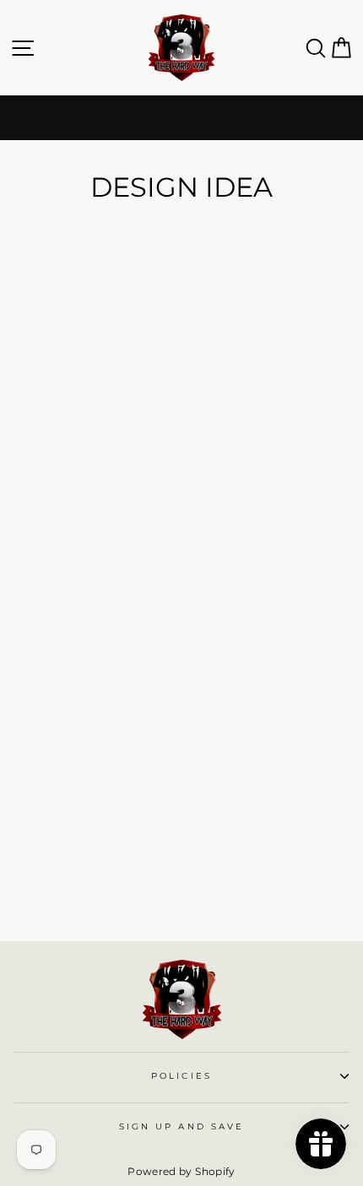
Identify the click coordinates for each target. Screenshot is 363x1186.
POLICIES (181, 1075)
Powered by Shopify (181, 1171)
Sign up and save (181, 1126)
